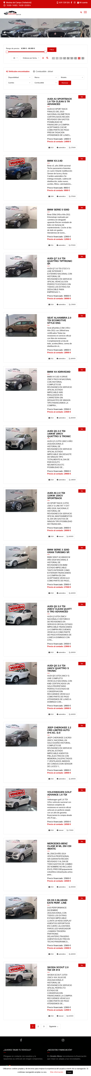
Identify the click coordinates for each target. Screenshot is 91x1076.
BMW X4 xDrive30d (58, 371)
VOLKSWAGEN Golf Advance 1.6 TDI (59, 793)
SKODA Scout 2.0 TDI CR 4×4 (57, 968)
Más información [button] (56, 1072)
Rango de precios (12, 48)
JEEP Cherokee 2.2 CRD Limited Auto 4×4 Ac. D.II (59, 730)
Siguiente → (53, 1026)
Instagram (63, 1040)
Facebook (21, 1040)
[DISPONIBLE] (21, 107)
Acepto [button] (69, 1072)
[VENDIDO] (21, 168)
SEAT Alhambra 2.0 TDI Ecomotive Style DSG (59, 320)
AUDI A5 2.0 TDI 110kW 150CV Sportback (56, 496)
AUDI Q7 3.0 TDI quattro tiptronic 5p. (59, 261)
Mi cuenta (83, 2)
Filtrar (52, 50)
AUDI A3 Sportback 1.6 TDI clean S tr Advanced (59, 101)
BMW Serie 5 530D (58, 209)
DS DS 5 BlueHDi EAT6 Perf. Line (57, 901)
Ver (82, 97)
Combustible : (44, 71)
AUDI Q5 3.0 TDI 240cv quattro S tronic (58, 668)
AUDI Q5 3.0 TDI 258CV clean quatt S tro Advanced (59, 609)
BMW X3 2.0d (54, 160)
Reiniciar (65, 83)
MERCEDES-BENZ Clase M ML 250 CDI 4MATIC (59, 846)
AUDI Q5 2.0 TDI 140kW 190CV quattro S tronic (59, 434)
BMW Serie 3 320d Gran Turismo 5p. (58, 551)
